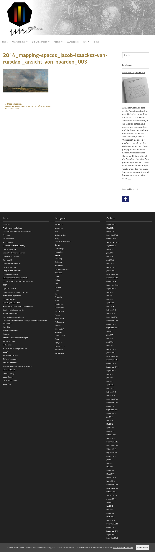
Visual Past (7, 384)
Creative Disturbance (10, 274)
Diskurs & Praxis (39, 41)
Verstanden (142, 547)
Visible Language (9, 373)
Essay (57, 276)
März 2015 (110, 431)
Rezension (58, 332)
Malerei (57, 315)
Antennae (6, 235)
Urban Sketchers (9, 370)
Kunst (57, 294)
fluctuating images (9, 299)
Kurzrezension (60, 335)
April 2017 (110, 342)
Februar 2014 (111, 477)
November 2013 (112, 488)
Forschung (58, 258)
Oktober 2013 (111, 492)
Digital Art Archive (9, 288)
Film (56, 283)
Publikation (59, 265)
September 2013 (112, 495)
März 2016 (110, 388)
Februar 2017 (111, 349)
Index (96, 41)
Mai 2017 (109, 338)
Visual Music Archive (10, 380)
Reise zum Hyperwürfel (133, 72)
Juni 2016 (109, 377)
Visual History (8, 377)
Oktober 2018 (111, 281)
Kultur (57, 290)
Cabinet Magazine (9, 249)
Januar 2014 (110, 481)
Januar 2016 (110, 395)
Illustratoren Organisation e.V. (13, 317)
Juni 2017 (109, 335)
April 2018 (110, 303)
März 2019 (110, 263)
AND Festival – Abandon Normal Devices (17, 231)
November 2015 (112, 402)
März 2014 (110, 474)
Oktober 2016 (111, 363)
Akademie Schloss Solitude (12, 228)
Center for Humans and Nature (14, 253)
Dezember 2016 (112, 356)
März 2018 (110, 306)
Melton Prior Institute (10, 330)
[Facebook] (125, 199)
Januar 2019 (110, 270)
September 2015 (112, 410)
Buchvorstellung (60, 235)
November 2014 (112, 445)
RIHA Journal (7, 345)
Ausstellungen (18, 41)
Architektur (59, 224)
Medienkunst (59, 318)
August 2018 (110, 288)
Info (85, 41)
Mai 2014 (109, 467)
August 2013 (110, 499)
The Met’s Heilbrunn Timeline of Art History (18, 366)
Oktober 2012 (111, 527)
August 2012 (110, 534)
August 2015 (110, 413)
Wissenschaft (59, 329)
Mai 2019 (109, 256)
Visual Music (59, 349)
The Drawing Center (10, 362)
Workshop (58, 273)
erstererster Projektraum (12, 295)
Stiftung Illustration (10, 359)
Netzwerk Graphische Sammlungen (15, 338)
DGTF (5, 285)
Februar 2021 (111, 231)
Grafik (57, 300)
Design (57, 238)
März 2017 (110, 345)
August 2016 (110, 370)
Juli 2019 (109, 249)
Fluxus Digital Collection (11, 303)
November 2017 (112, 320)
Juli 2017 (109, 331)
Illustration (59, 252)
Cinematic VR (7, 260)
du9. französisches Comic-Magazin (15, 292)
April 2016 (110, 385)
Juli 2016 (109, 374)
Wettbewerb (59, 353)
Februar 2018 (111, 310)
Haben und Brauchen (10, 313)
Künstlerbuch (59, 311)
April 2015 (110, 427)
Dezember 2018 (112, 274)
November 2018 (112, 278)
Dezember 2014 (112, 442)
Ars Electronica (8, 238)
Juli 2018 (109, 292)
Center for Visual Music (11, 256)
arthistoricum (8, 242)
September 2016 (112, 367)
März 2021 (110, 228)
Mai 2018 (109, 299)
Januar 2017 (110, 353)
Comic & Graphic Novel (63, 241)
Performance (59, 322)
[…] (129, 178)
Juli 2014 (109, 459)
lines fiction (7, 327)
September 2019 (112, 242)
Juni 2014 (109, 463)
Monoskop (6, 334)
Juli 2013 (109, 502)
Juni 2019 (109, 253)
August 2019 (110, 246)
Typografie (58, 342)
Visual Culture (59, 346)
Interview (58, 287)
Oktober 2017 (111, 324)
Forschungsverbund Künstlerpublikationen (18, 306)
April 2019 (110, 260)
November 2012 (112, 524)
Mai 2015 (109, 424)
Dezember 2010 (112, 538)
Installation (59, 304)
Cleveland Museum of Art (12, 263)
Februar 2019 (111, 267)
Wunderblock (73, 41)
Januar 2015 (110, 438)
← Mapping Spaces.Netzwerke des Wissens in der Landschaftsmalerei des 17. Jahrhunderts (28, 106)
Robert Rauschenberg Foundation (15, 348)
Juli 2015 (109, 417)
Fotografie (58, 297)
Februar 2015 (111, 435)
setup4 (5, 352)
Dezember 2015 (112, 399)
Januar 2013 (110, 520)
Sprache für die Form (10, 355)
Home (5, 41)
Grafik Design (59, 248)
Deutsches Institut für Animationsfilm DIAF (18, 281)
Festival (57, 280)
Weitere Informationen (123, 547)
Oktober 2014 (111, 449)
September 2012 (112, 531)
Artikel (57, 41)
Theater (57, 339)
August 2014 (110, 456)
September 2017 (112, 328)
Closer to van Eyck (9, 267)
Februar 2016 (111, 392)
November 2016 (112, 360)
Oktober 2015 (111, 406)
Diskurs (57, 256)
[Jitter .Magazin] (77, 19)
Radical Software (9, 341)
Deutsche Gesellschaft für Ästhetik (15, 278)
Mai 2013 (109, 509)
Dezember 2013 (112, 484)
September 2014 (112, 452)
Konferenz (58, 262)
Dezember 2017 (112, 317)
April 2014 (110, 470)
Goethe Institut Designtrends (13, 310)
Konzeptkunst (59, 307)
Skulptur (58, 325)
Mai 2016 (109, 381)
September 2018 (112, 285)
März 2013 (110, 517)
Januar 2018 (110, 313)
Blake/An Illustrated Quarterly (14, 246)
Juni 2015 (109, 420)
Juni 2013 (109, 506)
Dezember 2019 (112, 235)
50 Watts (6, 224)
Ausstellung (59, 228)
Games (57, 245)
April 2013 (110, 513)
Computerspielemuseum (12, 270)
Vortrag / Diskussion (62, 269)
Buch (56, 231)
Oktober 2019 (111, 238)
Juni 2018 (109, 295)
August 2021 (110, 224)
